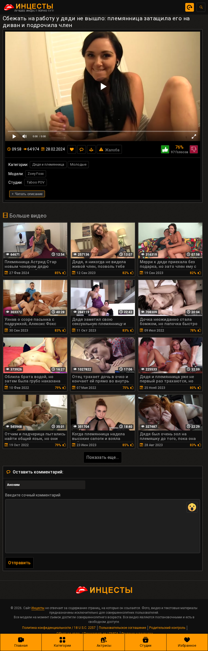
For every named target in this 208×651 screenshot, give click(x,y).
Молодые (78, 164)
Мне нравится (165, 149)
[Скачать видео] (91, 149)
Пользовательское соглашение (122, 628)
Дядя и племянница (48, 164)
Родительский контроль (167, 628)
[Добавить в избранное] (71, 149)
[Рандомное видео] (189, 7)
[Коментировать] (81, 149)
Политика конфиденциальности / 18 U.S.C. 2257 (59, 628)
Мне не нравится (194, 149)
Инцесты (37, 608)
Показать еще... (102, 457)
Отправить (19, 562)
